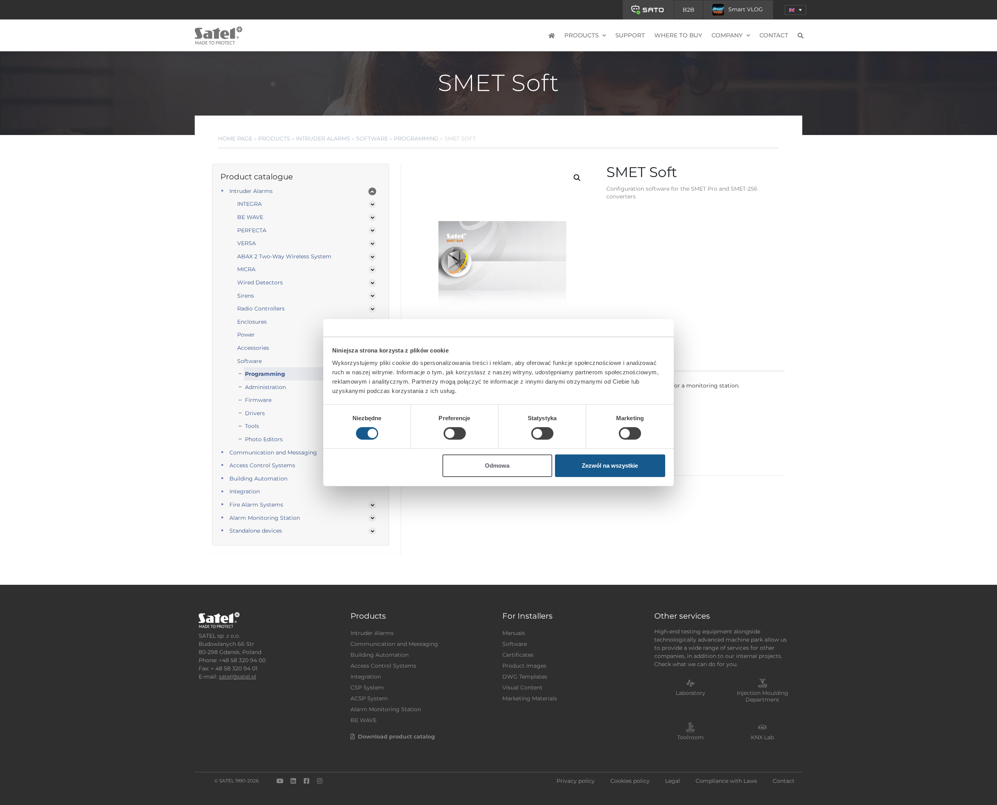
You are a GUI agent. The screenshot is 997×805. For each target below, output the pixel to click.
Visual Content (522, 687)
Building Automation (258, 478)
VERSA (246, 243)
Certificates (518, 654)
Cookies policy (630, 780)
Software (372, 138)
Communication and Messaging (273, 452)
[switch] (455, 433)
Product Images (524, 665)
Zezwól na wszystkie (610, 465)
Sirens (245, 295)
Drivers (255, 413)
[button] (795, 10)
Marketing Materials (529, 698)
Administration (265, 387)
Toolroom (690, 737)
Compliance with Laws (726, 780)
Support (630, 35)
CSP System (367, 687)
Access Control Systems (262, 465)
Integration (244, 491)
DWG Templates (524, 676)
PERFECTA (251, 230)
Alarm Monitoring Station (264, 517)
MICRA (246, 269)
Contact (773, 35)
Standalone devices (255, 530)
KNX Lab (762, 737)
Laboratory (690, 692)
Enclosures (252, 321)
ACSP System (369, 698)
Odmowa (497, 465)
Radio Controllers (261, 308)
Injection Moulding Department (762, 696)
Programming (416, 138)
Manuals (513, 633)
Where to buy (678, 35)
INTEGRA (249, 203)
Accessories (253, 347)
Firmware (258, 399)
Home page (235, 138)
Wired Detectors (260, 282)
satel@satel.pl (237, 676)
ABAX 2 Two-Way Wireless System (284, 256)
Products (274, 138)
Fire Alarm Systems (256, 504)
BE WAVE (250, 217)
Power (246, 334)
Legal (672, 780)
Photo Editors (264, 439)
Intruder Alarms (323, 138)
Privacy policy (576, 780)
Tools (252, 426)
